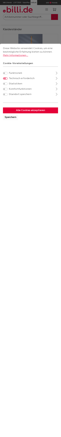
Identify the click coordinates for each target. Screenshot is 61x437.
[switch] (5, 73)
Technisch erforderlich (21, 78)
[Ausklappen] (56, 73)
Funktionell (15, 73)
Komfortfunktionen (20, 89)
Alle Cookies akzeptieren (30, 110)
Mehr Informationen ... (15, 55)
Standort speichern (20, 94)
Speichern (10, 117)
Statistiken (15, 84)
